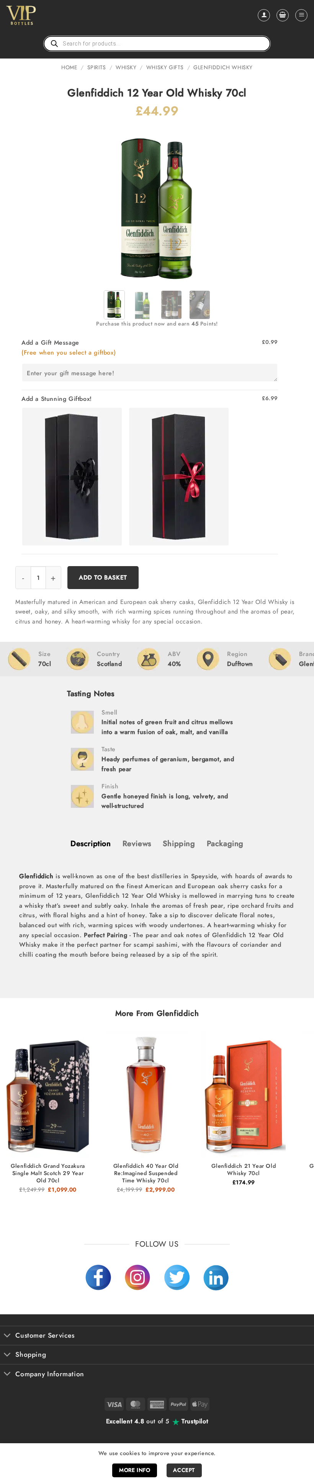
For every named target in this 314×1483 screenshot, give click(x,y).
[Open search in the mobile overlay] (157, 43)
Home (69, 67)
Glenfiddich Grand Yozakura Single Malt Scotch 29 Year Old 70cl (48, 1173)
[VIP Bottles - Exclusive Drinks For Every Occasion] (38, 15)
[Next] (198, 204)
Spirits (96, 67)
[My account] (264, 15)
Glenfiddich (36, 876)
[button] (282, 15)
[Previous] (116, 204)
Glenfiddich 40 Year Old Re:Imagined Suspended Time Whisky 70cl (145, 1173)
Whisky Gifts (165, 67)
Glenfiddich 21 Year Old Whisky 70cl (243, 1169)
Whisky (126, 67)
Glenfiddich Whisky (223, 67)
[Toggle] (7, 1336)
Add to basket (103, 577)
